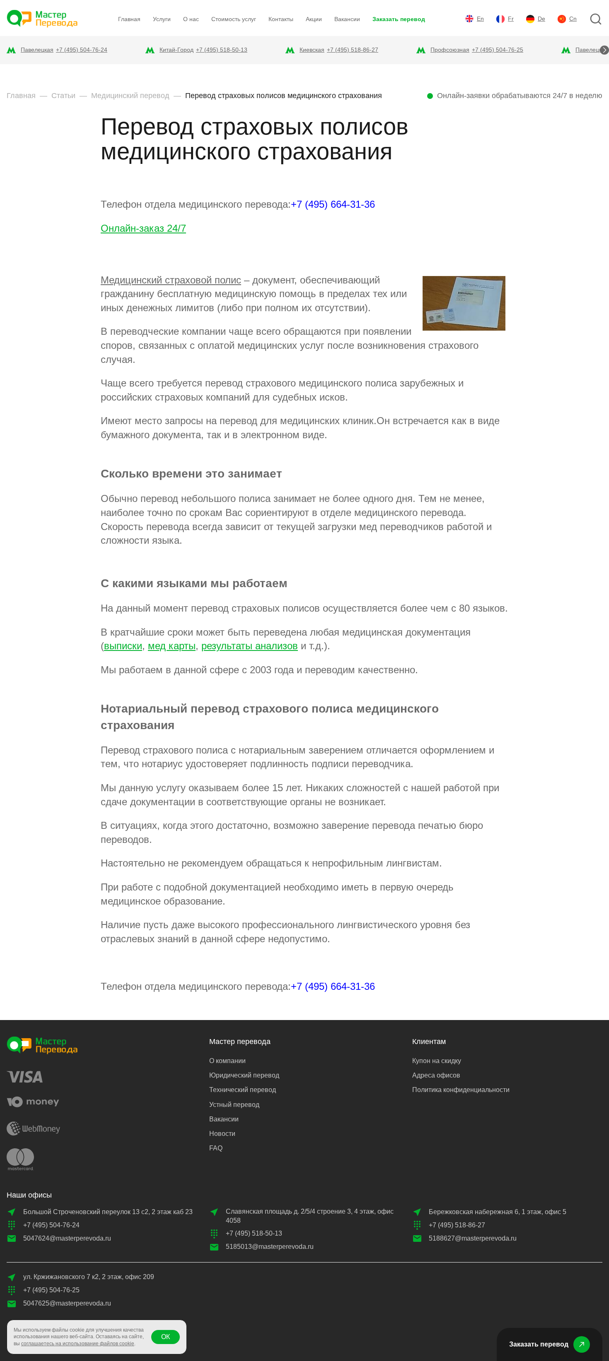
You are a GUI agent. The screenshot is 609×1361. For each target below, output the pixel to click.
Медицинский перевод (130, 95)
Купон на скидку (436, 1060)
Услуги (162, 19)
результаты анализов (249, 645)
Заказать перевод (398, 19)
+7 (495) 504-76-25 (497, 49)
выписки (123, 645)
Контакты (280, 19)
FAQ (215, 1148)
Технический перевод (242, 1089)
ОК (165, 1336)
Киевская (312, 49)
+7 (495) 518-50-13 (221, 49)
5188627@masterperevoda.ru (473, 1238)
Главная (129, 19)
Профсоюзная (449, 49)
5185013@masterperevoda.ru (270, 1246)
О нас (191, 19)
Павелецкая (37, 49)
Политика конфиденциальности (461, 1089)
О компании (227, 1060)
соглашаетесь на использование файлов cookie (77, 1344)
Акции (314, 19)
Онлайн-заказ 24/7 (143, 228)
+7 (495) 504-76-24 (81, 49)
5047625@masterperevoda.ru (67, 1303)
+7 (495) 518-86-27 (352, 49)
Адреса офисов (436, 1075)
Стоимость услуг (233, 19)
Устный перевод (234, 1104)
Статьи (63, 95)
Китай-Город (176, 49)
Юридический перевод (244, 1075)
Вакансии (347, 19)
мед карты (172, 645)
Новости (222, 1133)
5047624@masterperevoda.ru (67, 1238)
